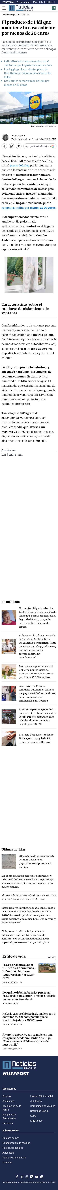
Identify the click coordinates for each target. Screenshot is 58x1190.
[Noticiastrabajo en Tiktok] (31, 1176)
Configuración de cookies (16, 1143)
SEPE (33, 1115)
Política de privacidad (14, 1157)
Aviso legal (8, 1152)
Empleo (6, 1096)
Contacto (7, 1162)
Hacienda (7, 1123)
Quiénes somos (10, 1138)
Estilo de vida (15, 454)
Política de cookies (12, 1147)
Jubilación (36, 1101)
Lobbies (49, 2)
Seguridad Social (39, 1111)
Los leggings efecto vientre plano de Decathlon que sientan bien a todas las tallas (27, 73)
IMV (41, 2)
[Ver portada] (21, 8)
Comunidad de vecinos (42, 1106)
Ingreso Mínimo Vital (41, 1096)
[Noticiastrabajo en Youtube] (36, 1176)
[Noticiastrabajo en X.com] (22, 1176)
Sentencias (8, 1101)
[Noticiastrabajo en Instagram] (26, 1176)
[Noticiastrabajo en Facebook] (17, 1176)
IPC (35, 2)
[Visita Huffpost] (54, 8)
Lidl (4, 454)
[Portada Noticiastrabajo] (29, 1065)
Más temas (36, 1120)
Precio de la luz (24, 2)
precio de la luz (19, 165)
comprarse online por (29, 207)
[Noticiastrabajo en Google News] (41, 1176)
